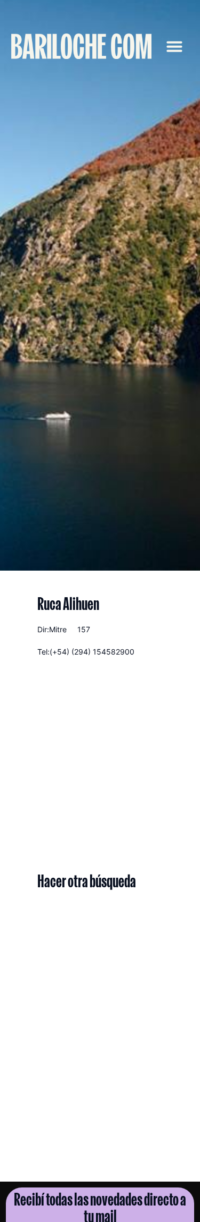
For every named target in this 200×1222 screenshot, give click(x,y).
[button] (174, 46)
